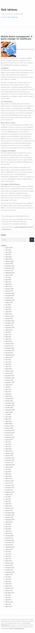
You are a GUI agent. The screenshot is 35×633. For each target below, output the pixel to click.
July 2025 (8, 277)
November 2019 (9, 433)
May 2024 (8, 309)
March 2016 (8, 533)
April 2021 (8, 394)
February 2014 (9, 588)
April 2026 (8, 257)
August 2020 (9, 412)
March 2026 (8, 259)
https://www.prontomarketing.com (17, 628)
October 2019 (9, 435)
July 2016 (8, 524)
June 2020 (8, 417)
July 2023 (8, 332)
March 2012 (8, 606)
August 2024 (9, 302)
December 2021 (9, 375)
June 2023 (8, 334)
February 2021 (9, 398)
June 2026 (8, 252)
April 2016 (8, 531)
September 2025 (10, 273)
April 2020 (8, 421)
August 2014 (9, 574)
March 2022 (8, 369)
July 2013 (8, 595)
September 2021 (10, 382)
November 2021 (9, 378)
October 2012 (9, 602)
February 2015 (9, 563)
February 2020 (9, 426)
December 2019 (9, 430)
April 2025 (8, 284)
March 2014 (8, 586)
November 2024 (9, 295)
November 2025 (9, 268)
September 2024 (10, 300)
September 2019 (10, 437)
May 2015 (8, 556)
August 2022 (9, 357)
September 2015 (10, 547)
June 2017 (8, 499)
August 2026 (9, 247)
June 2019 (8, 444)
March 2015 (8, 561)
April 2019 (8, 449)
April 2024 (8, 311)
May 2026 (8, 254)
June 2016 (8, 526)
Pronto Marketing (13, 17)
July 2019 (8, 442)
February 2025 (9, 289)
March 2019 (8, 451)
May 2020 (8, 419)
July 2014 (8, 577)
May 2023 (8, 337)
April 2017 (8, 503)
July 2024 (8, 305)
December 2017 (9, 485)
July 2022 (8, 359)
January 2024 (9, 318)
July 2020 (8, 414)
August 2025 (9, 275)
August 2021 (9, 385)
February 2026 (9, 261)
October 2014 (9, 570)
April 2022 (8, 366)
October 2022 (9, 353)
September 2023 (10, 327)
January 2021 (9, 401)
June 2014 (8, 579)
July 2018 (8, 469)
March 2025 (8, 286)
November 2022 (9, 350)
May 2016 (8, 529)
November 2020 (9, 405)
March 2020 (8, 423)
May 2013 (8, 597)
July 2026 (8, 250)
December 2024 (9, 293)
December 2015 (9, 540)
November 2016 (9, 515)
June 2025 (8, 279)
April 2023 (8, 339)
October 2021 (9, 380)
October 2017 (9, 490)
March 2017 (8, 506)
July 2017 (8, 497)
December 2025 (9, 266)
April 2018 (8, 476)
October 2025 (9, 270)
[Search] (32, 239)
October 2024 (9, 298)
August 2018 (9, 467)
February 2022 (9, 371)
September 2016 (10, 519)
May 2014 (8, 581)
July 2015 (8, 551)
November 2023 (9, 323)
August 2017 (9, 494)
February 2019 (9, 453)
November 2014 (9, 567)
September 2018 (10, 465)
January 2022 (9, 373)
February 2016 (9, 535)
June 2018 (8, 471)
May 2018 (8, 474)
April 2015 (8, 558)
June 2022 (8, 362)
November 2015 (9, 542)
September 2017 (10, 492)
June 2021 (8, 389)
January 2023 (9, 346)
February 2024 (9, 316)
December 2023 (9, 321)
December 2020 (9, 403)
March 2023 (8, 341)
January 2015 (9, 565)
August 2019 (9, 439)
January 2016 (9, 538)
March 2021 (8, 396)
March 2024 (8, 314)
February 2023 (9, 343)
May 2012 (8, 604)
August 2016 (9, 522)
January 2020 (9, 428)
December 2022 (9, 348)
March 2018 (8, 478)
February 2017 (9, 508)
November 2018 (9, 460)
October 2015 (9, 545)
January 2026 (9, 263)
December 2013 (9, 593)
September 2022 (10, 355)
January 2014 (9, 590)
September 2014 (10, 572)
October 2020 (9, 407)
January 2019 (9, 455)
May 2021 (8, 391)
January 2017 (9, 510)
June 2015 (8, 554)
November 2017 (9, 487)
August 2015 (9, 549)
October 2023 (9, 325)
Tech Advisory (9, 9)
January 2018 (9, 483)
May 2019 (8, 446)
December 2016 (9, 513)
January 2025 (9, 291)
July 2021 (8, 387)
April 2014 (8, 583)
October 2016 (9, 517)
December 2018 (9, 458)
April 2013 (8, 599)
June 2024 (8, 307)
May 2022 (8, 364)
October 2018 (9, 462)
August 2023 (9, 330)
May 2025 (8, 282)
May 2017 (8, 501)
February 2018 (9, 481)
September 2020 (10, 410)
